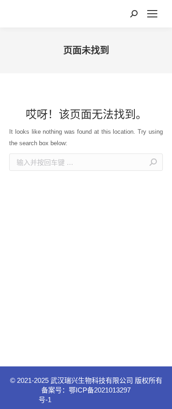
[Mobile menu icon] (152, 13)
